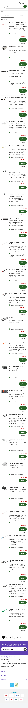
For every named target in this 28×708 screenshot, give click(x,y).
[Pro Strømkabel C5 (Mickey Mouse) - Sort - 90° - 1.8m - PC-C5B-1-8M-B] (4, 586)
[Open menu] (2, 7)
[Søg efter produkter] (25, 6)
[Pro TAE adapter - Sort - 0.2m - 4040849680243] (4, 488)
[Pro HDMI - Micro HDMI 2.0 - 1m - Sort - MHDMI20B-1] (4, 561)
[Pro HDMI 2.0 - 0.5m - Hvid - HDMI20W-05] (4, 122)
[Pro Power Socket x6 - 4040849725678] (4, 219)
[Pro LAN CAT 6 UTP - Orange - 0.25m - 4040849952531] (4, 343)
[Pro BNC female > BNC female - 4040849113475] (4, 319)
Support (3, 671)
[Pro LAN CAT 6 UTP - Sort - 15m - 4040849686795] (4, 270)
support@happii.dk (14, 665)
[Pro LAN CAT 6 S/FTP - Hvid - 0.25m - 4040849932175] (4, 243)
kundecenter (23, 663)
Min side (3, 675)
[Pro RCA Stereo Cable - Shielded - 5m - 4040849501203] (4, 294)
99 (24, 637)
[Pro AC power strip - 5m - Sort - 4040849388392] (4, 72)
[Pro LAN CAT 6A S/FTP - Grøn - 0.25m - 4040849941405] (4, 610)
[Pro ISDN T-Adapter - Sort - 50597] (4, 367)
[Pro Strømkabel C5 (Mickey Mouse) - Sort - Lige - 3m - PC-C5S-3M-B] (4, 415)
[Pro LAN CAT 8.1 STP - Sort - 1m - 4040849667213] (4, 195)
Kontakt (3, 679)
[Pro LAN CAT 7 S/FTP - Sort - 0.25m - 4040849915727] (4, 146)
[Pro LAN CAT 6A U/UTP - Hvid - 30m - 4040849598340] (4, 537)
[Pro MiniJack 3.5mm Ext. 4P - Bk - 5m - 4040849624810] (4, 98)
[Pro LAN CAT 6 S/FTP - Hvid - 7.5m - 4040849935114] (4, 512)
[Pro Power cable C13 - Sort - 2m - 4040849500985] (4, 171)
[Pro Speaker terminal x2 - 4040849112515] (4, 391)
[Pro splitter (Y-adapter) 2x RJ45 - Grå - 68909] (4, 440)
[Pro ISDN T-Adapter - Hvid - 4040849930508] (4, 464)
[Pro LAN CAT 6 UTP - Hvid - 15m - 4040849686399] (4, 23)
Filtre (8, 15)
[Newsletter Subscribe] (25, 649)
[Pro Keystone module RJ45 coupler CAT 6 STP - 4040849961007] (4, 47)
